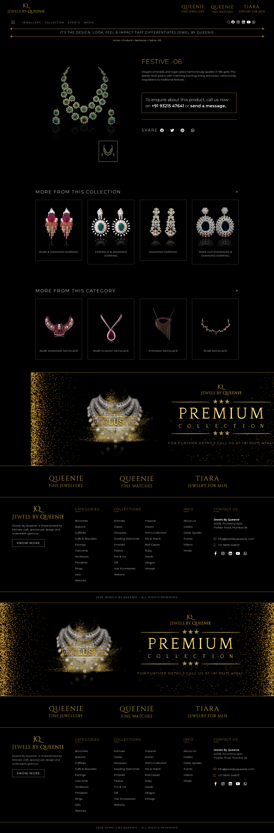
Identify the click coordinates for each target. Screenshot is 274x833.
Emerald (119, 544)
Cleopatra (120, 532)
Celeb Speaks (192, 532)
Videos (188, 544)
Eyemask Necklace (163, 351)
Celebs (188, 526)
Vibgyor (150, 562)
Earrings (80, 544)
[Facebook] (233, 22)
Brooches (81, 520)
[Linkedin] (243, 22)
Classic (118, 526)
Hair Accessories (124, 568)
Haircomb (81, 550)
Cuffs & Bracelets (86, 538)
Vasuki (149, 556)
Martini (149, 526)
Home (116, 40)
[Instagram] (238, 22)
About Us (190, 520)
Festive (118, 550)
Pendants (81, 562)
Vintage (150, 568)
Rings (78, 568)
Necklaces (140, 40)
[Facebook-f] (215, 553)
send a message (207, 105)
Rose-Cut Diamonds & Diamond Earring (215, 253)
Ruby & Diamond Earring (58, 252)
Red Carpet (152, 544)
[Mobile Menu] (13, 22)
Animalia (119, 520)
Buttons (80, 526)
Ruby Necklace (215, 351)
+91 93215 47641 (258, 443)
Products (127, 40)
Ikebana (119, 574)
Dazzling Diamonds (126, 538)
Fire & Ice (120, 556)
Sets (78, 574)
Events (74, 22)
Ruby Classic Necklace (111, 351)
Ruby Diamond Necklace (59, 351)
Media (89, 22)
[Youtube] (248, 22)
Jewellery (31, 22)
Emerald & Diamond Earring (111, 253)
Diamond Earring (163, 252)
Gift (116, 562)
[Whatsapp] (254, 22)
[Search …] (228, 22)
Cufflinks (80, 532)
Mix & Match (153, 538)
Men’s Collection (155, 532)
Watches (80, 580)
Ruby (148, 550)
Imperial (150, 520)
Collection (54, 22)
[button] (162, 130)
